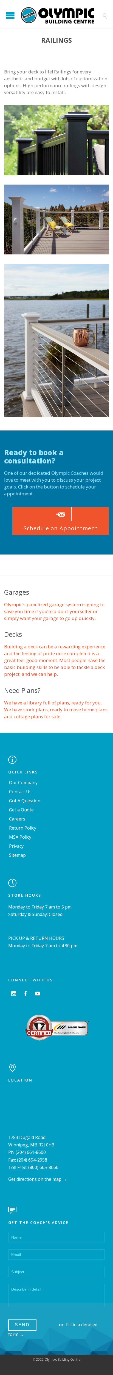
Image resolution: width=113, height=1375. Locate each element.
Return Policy (22, 828)
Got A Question (24, 801)
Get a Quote (21, 810)
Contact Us (20, 792)
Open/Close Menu (10, 15)
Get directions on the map (34, 1179)
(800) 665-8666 (43, 1167)
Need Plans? (22, 690)
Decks (13, 634)
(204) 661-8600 (31, 1152)
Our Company (23, 783)
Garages (16, 592)
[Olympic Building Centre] (60, 15)
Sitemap (17, 855)
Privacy (16, 846)
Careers (17, 819)
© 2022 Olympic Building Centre (57, 1359)
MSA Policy (20, 837)
